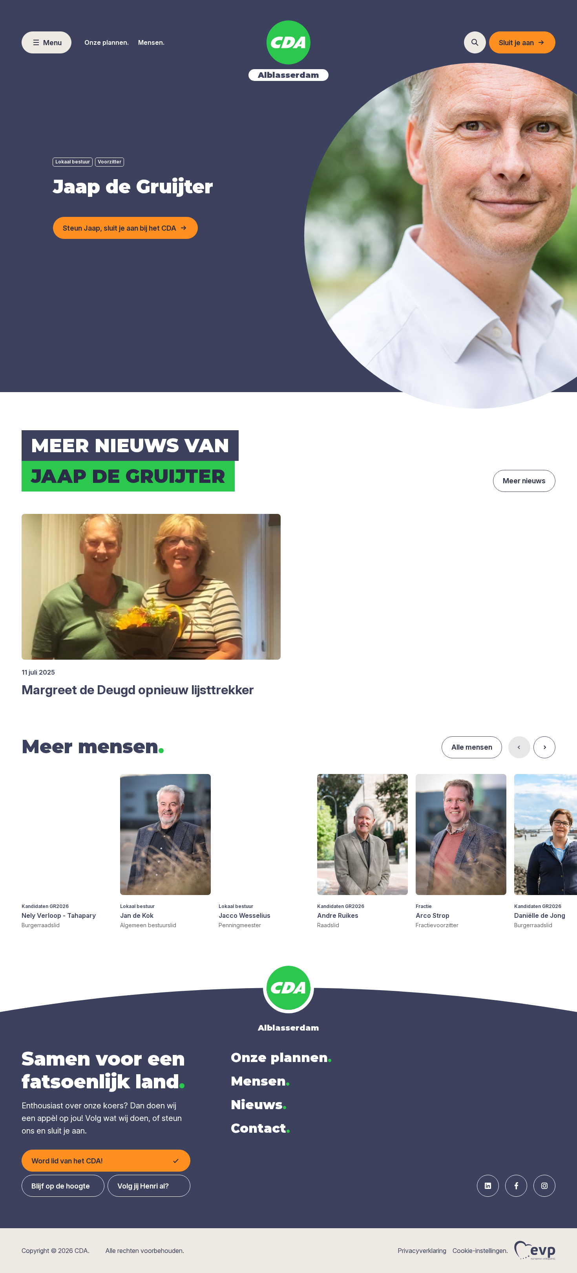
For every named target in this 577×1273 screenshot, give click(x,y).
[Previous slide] (519, 747)
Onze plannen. (106, 42)
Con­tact (260, 1128)
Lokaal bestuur (72, 162)
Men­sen (260, 1081)
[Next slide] (544, 747)
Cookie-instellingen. (480, 1251)
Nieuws (259, 1104)
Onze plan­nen (281, 1057)
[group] (67, 851)
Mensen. (151, 42)
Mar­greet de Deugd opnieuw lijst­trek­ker (138, 689)
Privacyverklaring (422, 1251)
